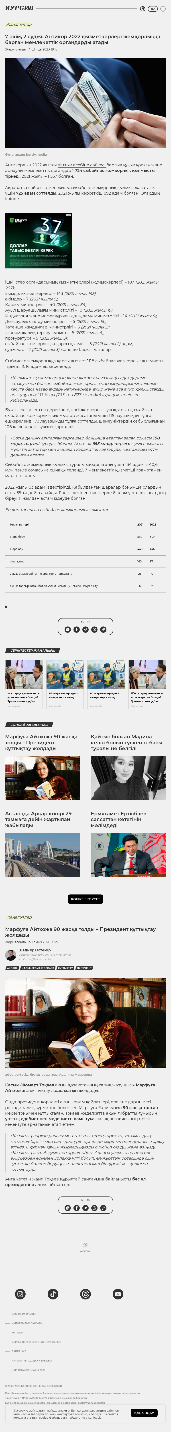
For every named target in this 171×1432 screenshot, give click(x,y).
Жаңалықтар (19, 24)
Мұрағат (17, 1332)
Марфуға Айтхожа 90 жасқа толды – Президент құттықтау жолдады (41, 742)
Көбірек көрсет (85, 899)
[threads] (85, 1294)
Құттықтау (65, 968)
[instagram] (20, 1294)
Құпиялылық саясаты (27, 1323)
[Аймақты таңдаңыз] (143, 9)
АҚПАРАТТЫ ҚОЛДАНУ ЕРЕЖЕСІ (32, 1360)
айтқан (56, 1184)
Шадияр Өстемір (34, 950)
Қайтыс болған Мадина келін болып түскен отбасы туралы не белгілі (126, 742)
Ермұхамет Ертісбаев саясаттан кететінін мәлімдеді (119, 819)
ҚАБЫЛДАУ (144, 1413)
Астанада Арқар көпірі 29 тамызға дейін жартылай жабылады (38, 819)
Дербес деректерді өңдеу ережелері (36, 1342)
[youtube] (118, 1294)
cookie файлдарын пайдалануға (63, 1417)
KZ (153, 9)
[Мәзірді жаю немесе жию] (163, 9)
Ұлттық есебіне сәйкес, (82, 165)
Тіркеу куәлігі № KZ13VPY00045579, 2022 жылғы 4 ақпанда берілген (46, 1398)
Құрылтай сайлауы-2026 (28, 1370)
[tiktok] (53, 1294)
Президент (84, 968)
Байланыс (19, 1351)
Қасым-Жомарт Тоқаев (38, 968)
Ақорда (12, 968)
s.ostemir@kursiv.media (34, 959)
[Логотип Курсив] (19, 8)
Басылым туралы (24, 1314)
